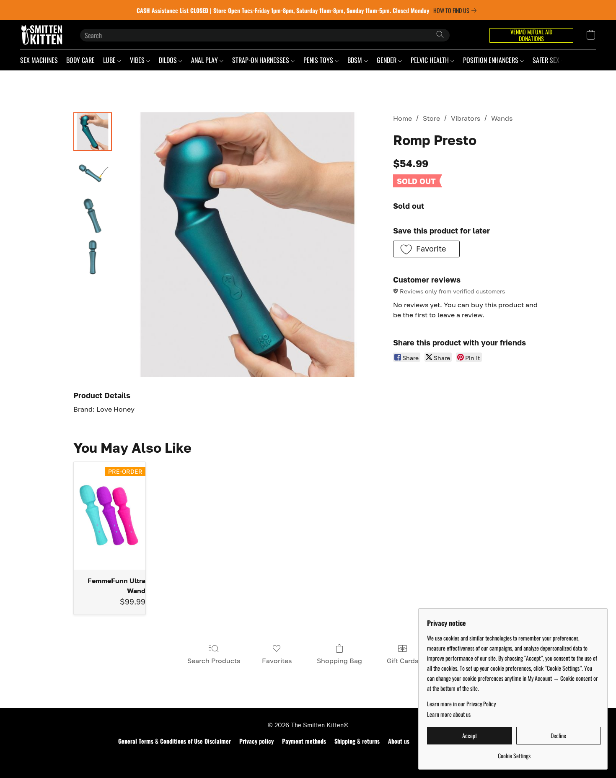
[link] (456, 10)
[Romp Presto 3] (92, 257)
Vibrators (465, 118)
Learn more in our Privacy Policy (461, 704)
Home (402, 118)
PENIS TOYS (319, 60)
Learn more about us (449, 714)
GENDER (387, 60)
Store (431, 118)
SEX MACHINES (39, 60)
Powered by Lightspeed (308, 756)
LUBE (110, 60)
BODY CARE (80, 60)
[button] (41, 34)
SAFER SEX (547, 60)
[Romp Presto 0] (92, 131)
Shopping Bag (339, 660)
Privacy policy (256, 741)
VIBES (138, 60)
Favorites (277, 660)
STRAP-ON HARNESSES (261, 60)
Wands (501, 118)
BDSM (355, 60)
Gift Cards (402, 660)
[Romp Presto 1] (92, 173)
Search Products (213, 660)
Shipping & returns (357, 741)
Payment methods (304, 741)
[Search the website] (440, 34)
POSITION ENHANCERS (491, 60)
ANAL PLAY (205, 60)
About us (398, 741)
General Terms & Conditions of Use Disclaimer (174, 741)
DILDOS (169, 60)
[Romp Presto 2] (92, 215)
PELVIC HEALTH (430, 60)
